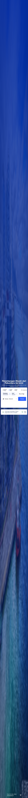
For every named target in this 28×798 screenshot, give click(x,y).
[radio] (5, 390)
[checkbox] (23, 390)
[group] (6, 394)
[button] (25, 1)
